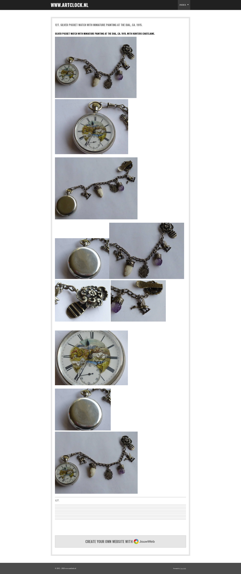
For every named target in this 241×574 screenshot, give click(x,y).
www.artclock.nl (69, 4)
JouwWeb (183, 568)
